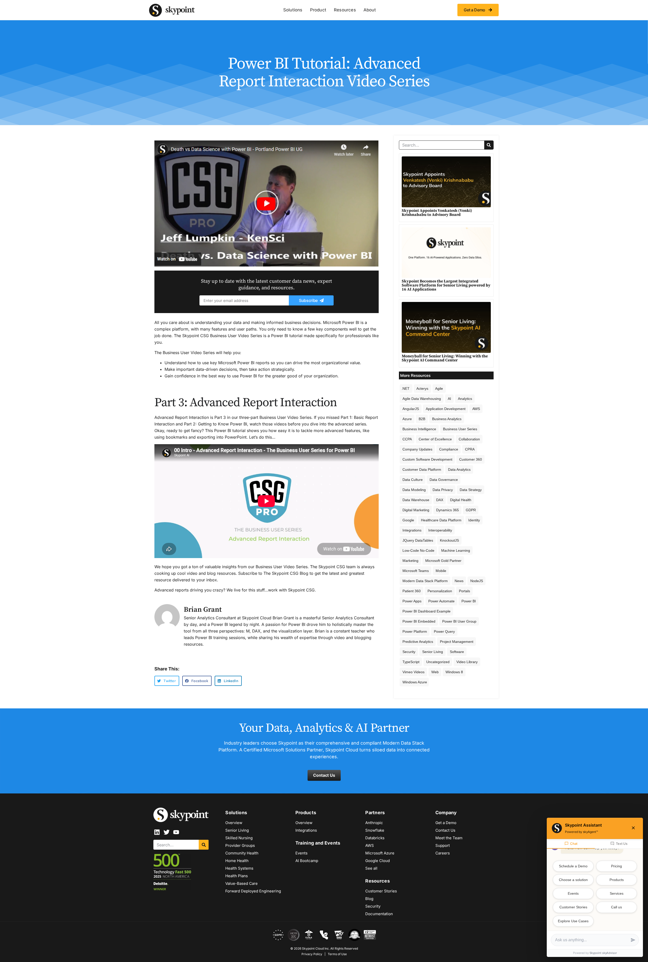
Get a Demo (445, 822)
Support (442, 845)
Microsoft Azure (379, 853)
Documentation (379, 913)
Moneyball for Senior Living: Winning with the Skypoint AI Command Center (445, 358)
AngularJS (410, 409)
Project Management (456, 642)
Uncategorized (438, 662)
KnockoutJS (449, 540)
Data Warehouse (415, 500)
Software (457, 652)
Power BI (468, 601)
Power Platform (414, 631)
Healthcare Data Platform (441, 520)
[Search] (488, 145)
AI (449, 399)
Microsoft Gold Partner (443, 561)
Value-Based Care (241, 883)
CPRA (470, 449)
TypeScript (410, 662)
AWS (476, 409)
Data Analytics (459, 469)
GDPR (471, 510)
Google (408, 520)
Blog (369, 898)
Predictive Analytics (417, 642)
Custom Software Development (427, 459)
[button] (266, 203)
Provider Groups (240, 845)
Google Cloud (377, 860)
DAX (439, 500)
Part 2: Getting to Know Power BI (215, 423)
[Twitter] (166, 832)
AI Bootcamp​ (306, 860)
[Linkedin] (156, 832)
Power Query (444, 631)
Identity (474, 520)
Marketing (410, 561)
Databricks (374, 837)
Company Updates (417, 449)
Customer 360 (470, 459)
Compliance (448, 449)
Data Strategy (471, 490)
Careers (442, 853)
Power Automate (441, 601)
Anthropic (374, 822)
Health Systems (239, 868)
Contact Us (445, 830)
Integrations (411, 530)
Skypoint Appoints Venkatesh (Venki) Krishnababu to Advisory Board (437, 212)
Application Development (445, 409)
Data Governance (444, 480)
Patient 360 (411, 591)
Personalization (440, 591)
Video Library (467, 662)
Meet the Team (448, 837)
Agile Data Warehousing (421, 399)
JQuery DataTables (417, 540)
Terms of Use (337, 954)
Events (301, 853)
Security (408, 652)
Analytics (465, 399)
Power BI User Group (459, 621)
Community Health (241, 853)
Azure (407, 419)
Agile (439, 388)
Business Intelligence (419, 429)
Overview (233, 822)
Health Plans (236, 875)
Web (435, 672)
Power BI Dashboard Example (426, 611)
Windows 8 (454, 672)
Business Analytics (446, 419)
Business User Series (460, 429)
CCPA (407, 439)
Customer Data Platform (421, 469)
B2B (422, 419)
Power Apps (411, 601)
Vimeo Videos (413, 672)
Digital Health (460, 500)
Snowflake (374, 830)
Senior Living (432, 652)
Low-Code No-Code (418, 550)
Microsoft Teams (415, 571)
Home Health (237, 860)
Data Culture (412, 480)
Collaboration (469, 439)
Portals (464, 591)
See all (371, 868)
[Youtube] (176, 832)
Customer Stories (381, 891)
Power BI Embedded (418, 621)
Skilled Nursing (239, 837)
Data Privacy (443, 490)
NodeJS (476, 581)
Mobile (441, 571)
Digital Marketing (415, 510)
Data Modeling (414, 490)
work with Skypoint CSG (291, 589)
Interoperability (440, 530)
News (459, 581)
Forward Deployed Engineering (253, 891)
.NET (405, 388)
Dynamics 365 (447, 510)
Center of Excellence (435, 439)
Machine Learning (455, 550)
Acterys (422, 388)
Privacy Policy (311, 954)
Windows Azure (414, 682)
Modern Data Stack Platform (425, 581)
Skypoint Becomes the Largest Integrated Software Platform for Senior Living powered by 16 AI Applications (446, 285)
